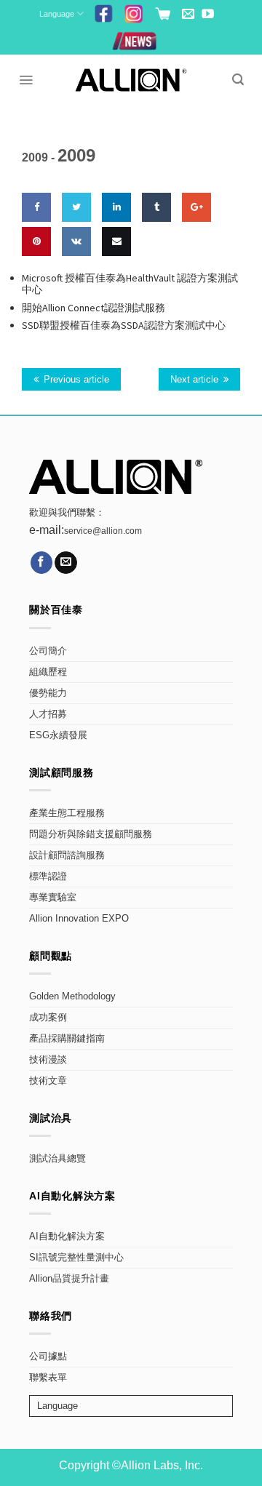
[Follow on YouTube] (208, 15)
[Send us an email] (188, 15)
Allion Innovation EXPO (79, 919)
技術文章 (48, 1081)
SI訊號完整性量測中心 (76, 1258)
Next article (194, 379)
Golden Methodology (72, 996)
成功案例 (48, 1017)
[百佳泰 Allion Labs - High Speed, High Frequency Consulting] (131, 79)
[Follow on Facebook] (42, 562)
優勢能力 (48, 693)
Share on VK (75, 283)
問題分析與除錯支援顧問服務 (90, 834)
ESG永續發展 (58, 735)
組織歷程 (48, 672)
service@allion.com (103, 531)
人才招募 (48, 714)
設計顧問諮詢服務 (67, 855)
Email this (114, 283)
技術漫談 (48, 1060)
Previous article (76, 379)
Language (56, 13)
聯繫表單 (48, 1378)
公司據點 (48, 1356)
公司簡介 (48, 651)
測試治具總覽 (57, 1159)
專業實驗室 (52, 897)
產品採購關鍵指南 (67, 1039)
